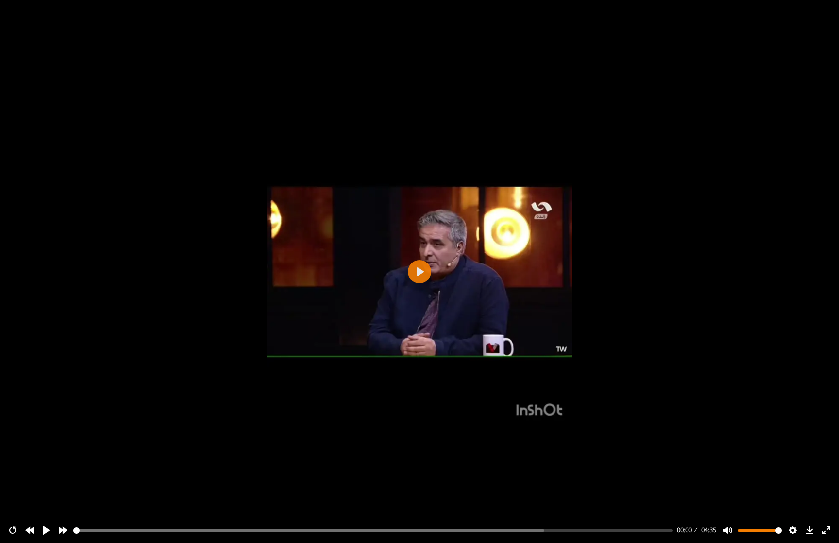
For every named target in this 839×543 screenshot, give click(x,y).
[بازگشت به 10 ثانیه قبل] (29, 530)
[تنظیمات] (793, 530)
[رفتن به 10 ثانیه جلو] (63, 530)
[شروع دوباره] (12, 530)
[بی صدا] (728, 530)
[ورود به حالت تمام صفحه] (826, 530)
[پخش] (46, 530)
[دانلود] (810, 530)
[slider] (373, 530)
